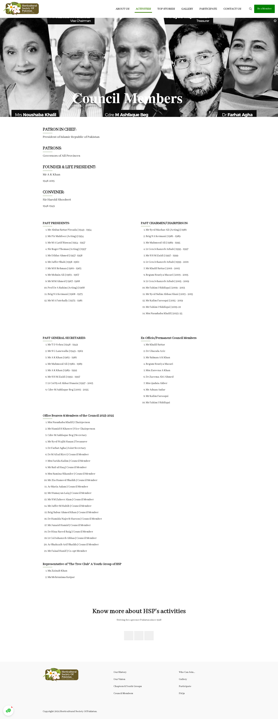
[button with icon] (128, 635)
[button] (8, 710)
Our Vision (119, 679)
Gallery (183, 679)
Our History (120, 672)
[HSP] (21, 9)
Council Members (123, 693)
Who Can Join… (187, 672)
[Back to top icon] (262, 712)
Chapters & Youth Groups (128, 686)
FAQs (182, 693)
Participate (185, 686)
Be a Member (264, 8)
